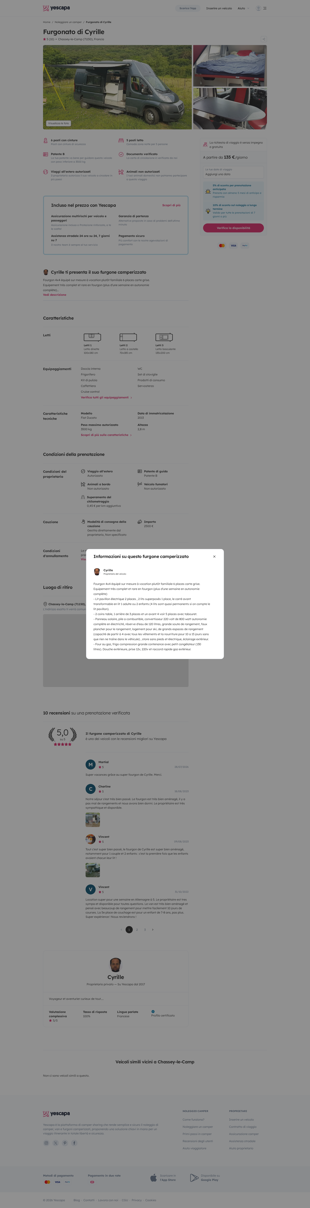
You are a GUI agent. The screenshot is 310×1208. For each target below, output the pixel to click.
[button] (7, 1202)
